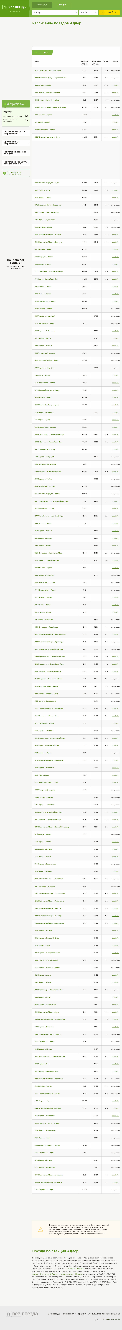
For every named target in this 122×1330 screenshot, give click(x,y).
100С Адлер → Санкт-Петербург (47, 212)
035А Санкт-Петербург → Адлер (47, 494)
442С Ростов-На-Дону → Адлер (47, 405)
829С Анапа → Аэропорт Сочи (46, 693)
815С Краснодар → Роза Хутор (46, 627)
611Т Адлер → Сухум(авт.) (44, 619)
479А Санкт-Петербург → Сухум (47, 183)
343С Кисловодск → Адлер (45, 323)
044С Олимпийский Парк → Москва (48, 1108)
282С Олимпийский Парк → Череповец (49, 901)
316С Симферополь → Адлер (45, 464)
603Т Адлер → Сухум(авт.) (45, 316)
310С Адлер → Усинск (43, 856)
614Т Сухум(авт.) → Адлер (45, 1152)
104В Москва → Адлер (43, 523)
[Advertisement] (16, 56)
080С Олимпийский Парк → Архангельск (50, 893)
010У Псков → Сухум (42, 190)
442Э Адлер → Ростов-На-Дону (47, 938)
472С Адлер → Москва (43, 1160)
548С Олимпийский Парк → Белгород (48, 242)
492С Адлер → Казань (43, 545)
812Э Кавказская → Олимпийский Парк (49, 649)
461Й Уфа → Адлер (42, 775)
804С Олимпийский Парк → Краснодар (49, 642)
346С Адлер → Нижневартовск (46, 1071)
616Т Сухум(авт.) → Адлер (45, 1190)
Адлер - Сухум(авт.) (41, 1274)
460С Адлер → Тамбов (43, 479)
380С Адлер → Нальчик (43, 871)
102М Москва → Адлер (43, 753)
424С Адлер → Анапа (43, 975)
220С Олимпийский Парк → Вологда (48, 916)
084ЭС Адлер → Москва (44, 797)
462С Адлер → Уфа (42, 1064)
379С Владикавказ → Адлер (45, 590)
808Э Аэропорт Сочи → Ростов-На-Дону (50, 107)
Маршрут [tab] (42, 5)
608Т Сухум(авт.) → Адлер (45, 790)
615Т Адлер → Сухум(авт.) (45, 804)
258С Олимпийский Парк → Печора (48, 908)
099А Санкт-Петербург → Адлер (47, 1145)
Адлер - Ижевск (74, 1274)
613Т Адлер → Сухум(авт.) (44, 730)
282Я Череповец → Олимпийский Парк (49, 664)
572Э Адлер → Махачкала (44, 1027)
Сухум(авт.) (71, 1268)
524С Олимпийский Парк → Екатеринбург (50, 634)
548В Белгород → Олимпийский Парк (48, 812)
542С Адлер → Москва (43, 930)
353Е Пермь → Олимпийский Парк (47, 560)
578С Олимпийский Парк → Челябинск (49, 760)
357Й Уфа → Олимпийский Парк (46, 279)
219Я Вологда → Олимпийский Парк (48, 671)
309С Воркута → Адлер (44, 257)
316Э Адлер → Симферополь (45, 701)
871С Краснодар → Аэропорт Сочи (48, 70)
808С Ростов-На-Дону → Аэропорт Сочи (50, 78)
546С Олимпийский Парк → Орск (47, 1012)
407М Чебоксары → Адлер (45, 129)
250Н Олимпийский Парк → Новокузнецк (50, 1019)
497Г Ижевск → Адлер (43, 115)
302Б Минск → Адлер (43, 612)
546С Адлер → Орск (42, 997)
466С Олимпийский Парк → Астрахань (49, 1175)
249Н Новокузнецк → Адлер (45, 427)
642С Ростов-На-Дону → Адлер (47, 360)
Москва (80, 1268)
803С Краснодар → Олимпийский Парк (49, 990)
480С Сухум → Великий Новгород (47, 92)
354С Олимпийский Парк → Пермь (47, 1093)
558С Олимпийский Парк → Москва (48, 234)
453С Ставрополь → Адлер (45, 449)
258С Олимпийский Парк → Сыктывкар (49, 923)
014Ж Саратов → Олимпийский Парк (48, 679)
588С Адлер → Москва (43, 849)
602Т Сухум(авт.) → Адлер (45, 353)
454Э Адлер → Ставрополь (45, 1115)
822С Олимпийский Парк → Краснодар (49, 1078)
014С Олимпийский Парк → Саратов (48, 1034)
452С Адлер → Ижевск (43, 531)
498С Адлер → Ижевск (43, 345)
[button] (16, 103)
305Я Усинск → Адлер (43, 264)
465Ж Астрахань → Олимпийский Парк (49, 434)
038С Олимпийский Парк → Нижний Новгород (52, 827)
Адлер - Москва (59, 1274)
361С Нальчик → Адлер (43, 597)
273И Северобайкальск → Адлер (47, 390)
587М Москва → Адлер (43, 249)
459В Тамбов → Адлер (43, 308)
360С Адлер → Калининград (45, 1130)
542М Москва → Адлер (43, 397)
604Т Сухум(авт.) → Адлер (45, 486)
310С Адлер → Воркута (43, 842)
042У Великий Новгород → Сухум (47, 137)
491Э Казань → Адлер (43, 294)
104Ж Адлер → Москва (43, 1049)
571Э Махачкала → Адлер (44, 723)
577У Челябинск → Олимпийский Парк (49, 516)
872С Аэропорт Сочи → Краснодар (48, 205)
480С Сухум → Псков (43, 85)
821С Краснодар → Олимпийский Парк (49, 553)
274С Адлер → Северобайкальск (47, 953)
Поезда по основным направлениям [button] (14, 133)
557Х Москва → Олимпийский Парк (48, 819)
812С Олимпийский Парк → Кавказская (49, 879)
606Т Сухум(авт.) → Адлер (45, 582)
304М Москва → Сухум (43, 227)
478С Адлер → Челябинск (44, 767)
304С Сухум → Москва (43, 1086)
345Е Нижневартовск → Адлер (46, 782)
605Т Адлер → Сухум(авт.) (45, 368)
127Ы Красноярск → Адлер (45, 382)
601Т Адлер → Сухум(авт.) (45, 220)
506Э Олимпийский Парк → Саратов (48, 1182)
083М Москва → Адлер (43, 568)
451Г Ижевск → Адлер (43, 286)
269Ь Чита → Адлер (42, 375)
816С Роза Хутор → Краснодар (46, 960)
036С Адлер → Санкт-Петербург (47, 967)
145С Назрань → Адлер (43, 1101)
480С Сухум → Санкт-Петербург (47, 100)
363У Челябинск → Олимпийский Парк (49, 271)
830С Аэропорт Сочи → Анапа (46, 686)
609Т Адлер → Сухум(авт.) (45, 575)
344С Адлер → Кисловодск (45, 1167)
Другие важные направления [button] (12, 143)
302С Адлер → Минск (43, 982)
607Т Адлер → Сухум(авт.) (45, 457)
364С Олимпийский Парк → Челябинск (49, 708)
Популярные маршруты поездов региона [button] (15, 163)
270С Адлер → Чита (42, 945)
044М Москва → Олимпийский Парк (48, 471)
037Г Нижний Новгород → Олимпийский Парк (52, 501)
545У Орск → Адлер (42, 419)
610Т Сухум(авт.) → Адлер (45, 886)
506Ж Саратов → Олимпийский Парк (48, 442)
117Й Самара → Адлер (43, 834)
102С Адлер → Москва (43, 1138)
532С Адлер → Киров (43, 338)
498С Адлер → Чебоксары (45, 331)
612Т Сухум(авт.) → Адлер (45, 1041)
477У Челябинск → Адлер (44, 508)
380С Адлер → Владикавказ (45, 864)
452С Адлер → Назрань (43, 538)
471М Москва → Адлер (43, 197)
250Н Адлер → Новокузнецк (45, 1004)
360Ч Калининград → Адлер (45, 301)
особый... (115, 85)
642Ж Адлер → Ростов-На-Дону (47, 1123)
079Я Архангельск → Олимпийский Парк (50, 656)
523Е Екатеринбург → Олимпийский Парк (50, 1056)
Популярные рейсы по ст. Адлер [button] (15, 153)
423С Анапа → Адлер (43, 605)
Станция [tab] (62, 5)
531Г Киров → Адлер (42, 122)
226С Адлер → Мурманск (44, 412)
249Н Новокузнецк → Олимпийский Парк (50, 738)
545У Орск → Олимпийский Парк (47, 745)
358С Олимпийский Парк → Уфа (46, 716)
